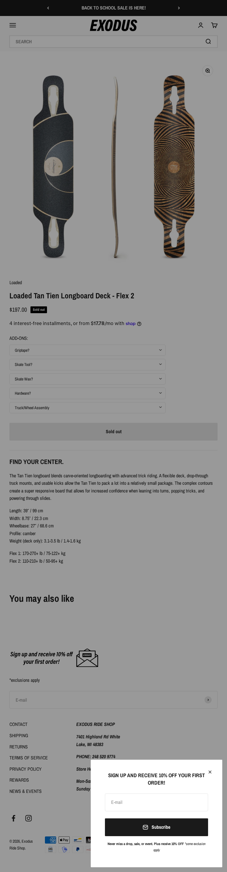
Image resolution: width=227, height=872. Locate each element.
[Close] (210, 772)
